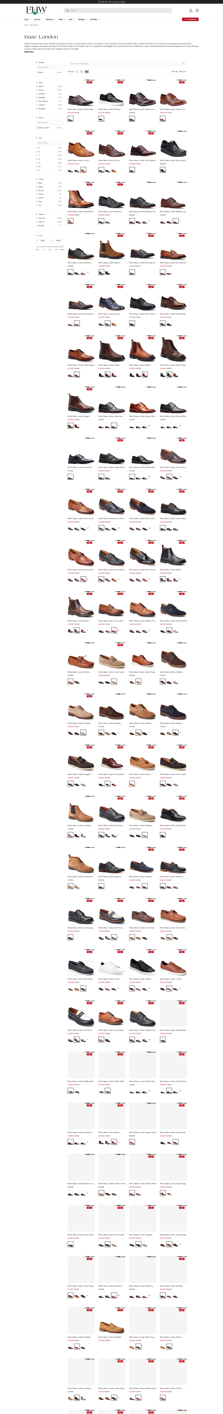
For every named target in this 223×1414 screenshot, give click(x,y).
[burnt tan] (83, 272)
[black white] (108, 835)
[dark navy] (114, 1193)
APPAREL (94, 19)
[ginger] (108, 732)
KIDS (70, 19)
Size (40, 138)
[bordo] (132, 119)
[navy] (77, 170)
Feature (41, 214)
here (123, 2)
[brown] (70, 170)
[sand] (176, 630)
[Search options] (184, 63)
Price (40, 236)
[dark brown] (70, 119)
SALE (26, 19)
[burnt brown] (77, 579)
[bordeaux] (101, 426)
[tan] (163, 119)
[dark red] (132, 170)
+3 (149, 425)
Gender (41, 62)
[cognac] (101, 272)
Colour (41, 179)
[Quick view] (92, 104)
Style (40, 83)
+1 (149, 221)
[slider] (37, 246)
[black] (101, 119)
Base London (34, 25)
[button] (197, 10)
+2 (88, 272)
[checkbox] (49, 72)
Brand (40, 118)
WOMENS (49, 19)
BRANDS (81, 19)
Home (26, 25)
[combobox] (118, 10)
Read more (29, 51)
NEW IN (37, 19)
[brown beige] (114, 835)
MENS (61, 19)
